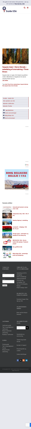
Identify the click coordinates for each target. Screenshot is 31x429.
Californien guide (6, 325)
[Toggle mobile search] (24, 8)
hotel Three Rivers (9, 84)
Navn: (3, 273)
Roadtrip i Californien (7, 334)
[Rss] (24, 360)
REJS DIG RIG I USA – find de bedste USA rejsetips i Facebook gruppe (20, 242)
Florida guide (5, 344)
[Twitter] (21, 360)
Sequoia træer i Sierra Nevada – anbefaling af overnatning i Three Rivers (15, 69)
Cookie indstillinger (21, 354)
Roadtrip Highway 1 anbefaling (20, 220)
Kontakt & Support (21, 345)
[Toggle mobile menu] (28, 8)
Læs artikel (5, 80)
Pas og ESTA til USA (17, 247)
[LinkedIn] (27, 360)
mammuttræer (17, 84)
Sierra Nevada (14, 85)
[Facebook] (18, 360)
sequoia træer (8, 85)
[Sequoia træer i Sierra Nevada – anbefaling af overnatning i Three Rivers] (15, 56)
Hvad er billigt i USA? (22, 287)
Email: (3, 279)
